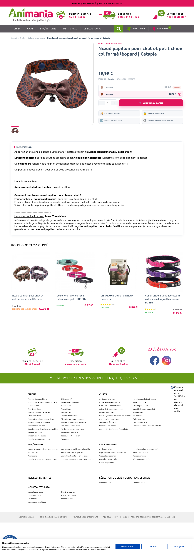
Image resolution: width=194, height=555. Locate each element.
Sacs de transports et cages (39, 412)
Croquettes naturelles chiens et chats (43, 449)
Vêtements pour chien (142, 459)
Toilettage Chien (34, 409)
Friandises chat (67, 498)
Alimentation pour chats (109, 419)
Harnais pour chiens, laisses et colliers (43, 429)
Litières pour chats (140, 405)
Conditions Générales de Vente (55, 517)
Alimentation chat (68, 495)
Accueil (14, 38)
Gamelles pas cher (106, 462)
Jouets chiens (33, 405)
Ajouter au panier (151, 103)
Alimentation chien (35, 492)
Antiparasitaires (105, 449)
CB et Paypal (77, 16)
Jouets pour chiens (140, 452)
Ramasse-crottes (139, 456)
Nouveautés (66, 405)
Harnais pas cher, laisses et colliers (146, 449)
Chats (22, 38)
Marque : (102, 79)
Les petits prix (108, 444)
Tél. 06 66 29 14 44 (112, 517)
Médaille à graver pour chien (72, 429)
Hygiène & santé (68, 492)
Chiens (32, 394)
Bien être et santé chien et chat (74, 456)
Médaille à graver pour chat (144, 409)
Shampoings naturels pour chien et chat (77, 459)
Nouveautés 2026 (39, 487)
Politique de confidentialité (87, 517)
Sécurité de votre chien (70, 425)
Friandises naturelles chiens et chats (42, 459)
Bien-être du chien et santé (72, 419)
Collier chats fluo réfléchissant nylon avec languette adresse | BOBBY (162, 299)
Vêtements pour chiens (37, 399)
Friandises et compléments (39, 439)
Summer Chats (105, 482)
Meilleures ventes (39, 477)
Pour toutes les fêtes (69, 415)
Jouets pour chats (140, 402)
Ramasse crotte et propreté (39, 422)
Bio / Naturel (36, 444)
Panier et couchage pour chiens (41, 419)
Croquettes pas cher (107, 456)
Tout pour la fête (140, 422)
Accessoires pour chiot (70, 402)
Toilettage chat (139, 419)
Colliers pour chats (36, 38)
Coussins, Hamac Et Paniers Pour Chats (114, 415)
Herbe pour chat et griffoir (72, 452)
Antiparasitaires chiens (37, 435)
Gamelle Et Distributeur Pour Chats (113, 429)
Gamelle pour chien (35, 432)
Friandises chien (34, 495)
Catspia (111, 79)
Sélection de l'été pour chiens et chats (124, 477)
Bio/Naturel (66, 412)
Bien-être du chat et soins (109, 405)
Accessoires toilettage (37, 502)
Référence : (121, 79)
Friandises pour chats (107, 425)
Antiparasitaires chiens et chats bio (75, 449)
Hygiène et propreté (69, 432)
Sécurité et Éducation (108, 422)
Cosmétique (32, 498)
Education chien (34, 415)
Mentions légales (28, 517)
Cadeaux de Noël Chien (70, 435)
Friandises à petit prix (108, 459)
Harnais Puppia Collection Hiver (74, 422)
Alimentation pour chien (38, 425)
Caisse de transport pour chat (111, 409)
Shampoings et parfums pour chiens (42, 402)
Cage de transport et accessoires (112, 452)
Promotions (65, 409)
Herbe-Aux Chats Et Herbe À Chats (147, 425)
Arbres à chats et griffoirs (109, 402)
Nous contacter (176, 16)
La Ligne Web (169, 517)
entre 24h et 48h (128, 16)
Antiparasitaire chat (107, 399)
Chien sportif (66, 399)
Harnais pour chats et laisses (144, 399)
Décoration (65, 439)
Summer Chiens (139, 482)
